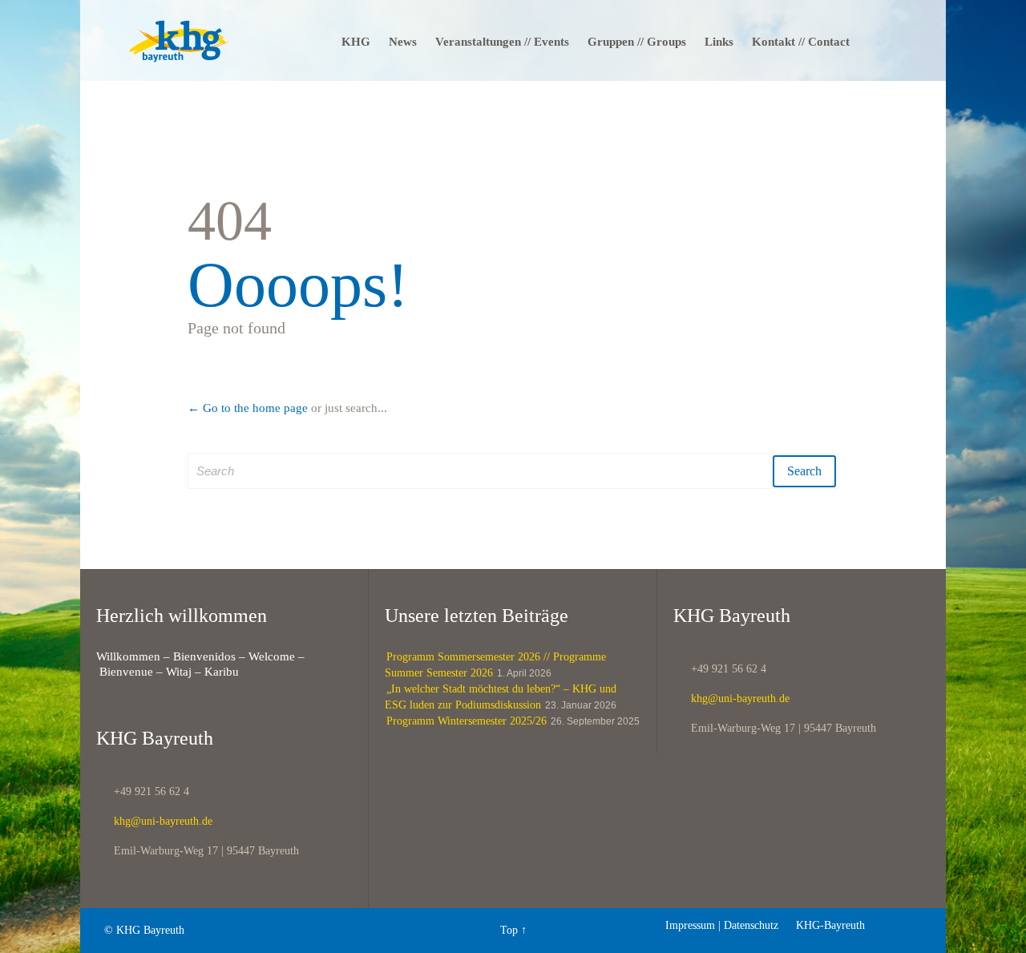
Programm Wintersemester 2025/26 (466, 721)
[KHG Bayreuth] (179, 40)
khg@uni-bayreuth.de (154, 821)
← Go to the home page (248, 408)
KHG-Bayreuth (823, 925)
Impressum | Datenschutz (721, 925)
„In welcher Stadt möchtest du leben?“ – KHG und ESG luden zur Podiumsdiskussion (500, 697)
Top (509, 930)
